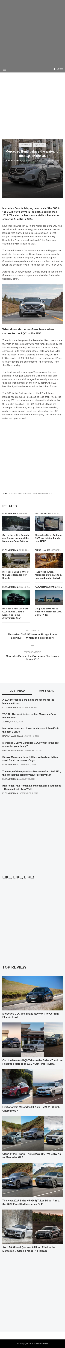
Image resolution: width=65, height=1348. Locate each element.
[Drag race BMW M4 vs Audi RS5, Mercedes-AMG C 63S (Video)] (49, 597)
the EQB (43, 404)
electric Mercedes (18, 493)
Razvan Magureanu (45, 587)
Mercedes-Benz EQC (42, 493)
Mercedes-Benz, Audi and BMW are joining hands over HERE (48, 538)
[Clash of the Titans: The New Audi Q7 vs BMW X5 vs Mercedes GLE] (32, 1133)
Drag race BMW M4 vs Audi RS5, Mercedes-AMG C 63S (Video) (48, 611)
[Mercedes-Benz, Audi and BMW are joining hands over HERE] (49, 523)
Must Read (46, 690)
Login (60, 69)
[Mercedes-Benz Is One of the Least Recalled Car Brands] (16, 560)
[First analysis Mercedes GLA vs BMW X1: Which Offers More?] (32, 1086)
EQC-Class (39, 145)
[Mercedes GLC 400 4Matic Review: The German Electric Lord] (32, 992)
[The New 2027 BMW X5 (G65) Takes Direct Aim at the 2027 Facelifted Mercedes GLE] (32, 1180)
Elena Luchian (13, 161)
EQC (30, 493)
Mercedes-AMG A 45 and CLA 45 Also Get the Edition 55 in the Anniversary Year (15, 613)
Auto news (25, 145)
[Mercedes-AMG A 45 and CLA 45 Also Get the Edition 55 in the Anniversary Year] (16, 597)
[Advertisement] (32, 32)
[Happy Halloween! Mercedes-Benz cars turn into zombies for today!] (49, 560)
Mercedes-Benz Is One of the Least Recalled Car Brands (15, 575)
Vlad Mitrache (43, 513)
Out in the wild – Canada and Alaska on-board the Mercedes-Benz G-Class (15, 538)
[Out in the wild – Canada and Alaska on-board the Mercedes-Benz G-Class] (16, 523)
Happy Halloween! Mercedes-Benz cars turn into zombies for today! (48, 575)
